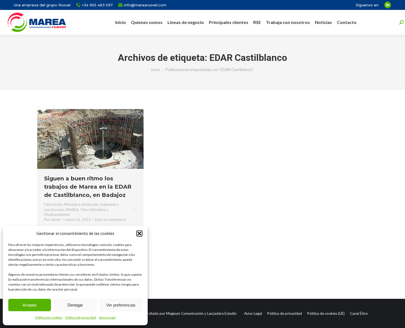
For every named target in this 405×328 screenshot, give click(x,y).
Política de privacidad (80, 317)
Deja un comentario (110, 219)
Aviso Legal (107, 317)
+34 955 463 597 (97, 5)
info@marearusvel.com (145, 5)
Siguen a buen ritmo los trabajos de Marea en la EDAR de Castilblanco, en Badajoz (87, 186)
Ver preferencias (121, 305)
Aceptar (30, 305)
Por (52, 219)
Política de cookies (49, 317)
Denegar (75, 305)
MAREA (72, 209)
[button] (139, 233)
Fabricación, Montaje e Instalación (71, 204)
